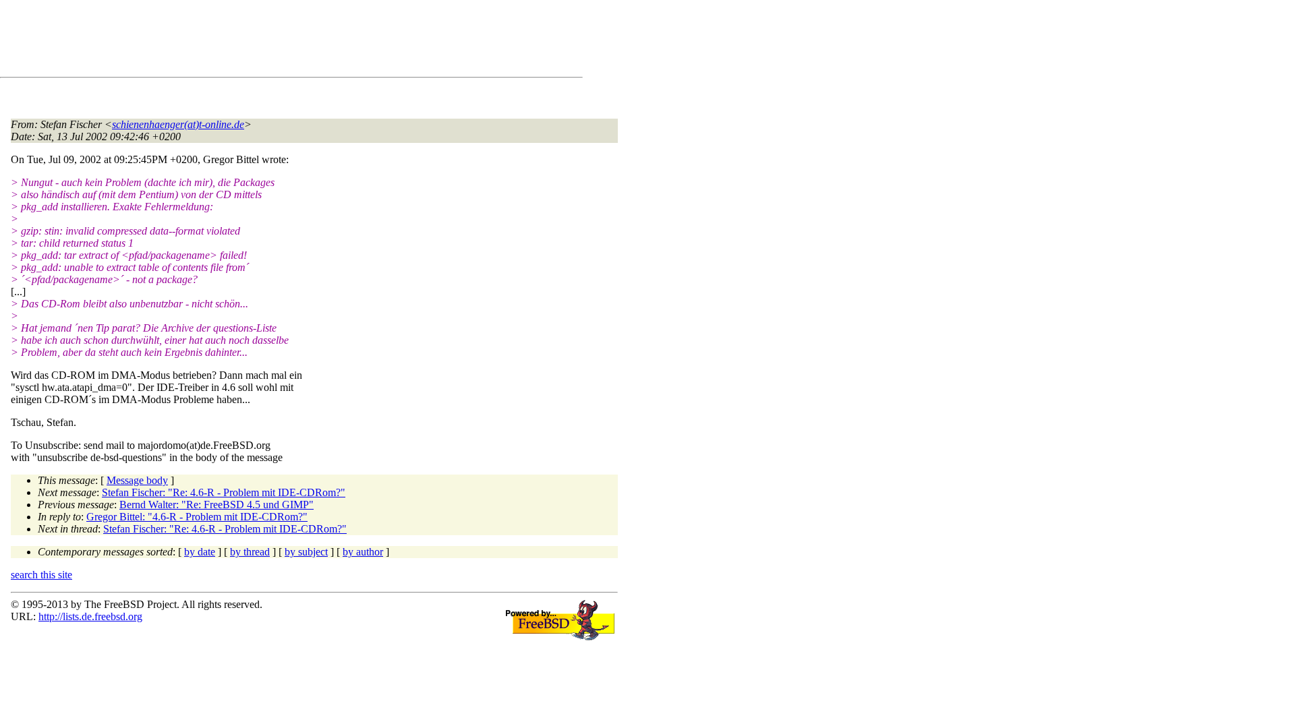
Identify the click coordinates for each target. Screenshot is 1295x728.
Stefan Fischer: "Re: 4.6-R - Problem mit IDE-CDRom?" (223, 492)
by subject (306, 551)
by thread (250, 551)
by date (199, 551)
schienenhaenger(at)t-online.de (178, 124)
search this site (41, 574)
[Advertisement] (256, 41)
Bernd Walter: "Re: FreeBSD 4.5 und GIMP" (216, 504)
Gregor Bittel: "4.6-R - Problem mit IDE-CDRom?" (197, 516)
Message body (137, 480)
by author (363, 551)
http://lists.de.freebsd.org (90, 616)
